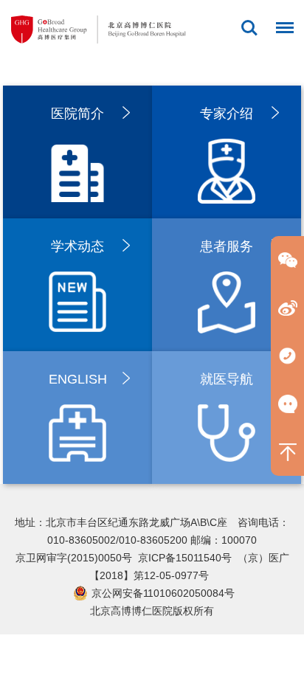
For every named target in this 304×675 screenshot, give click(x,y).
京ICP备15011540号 (185, 558)
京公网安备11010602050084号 (163, 593)
